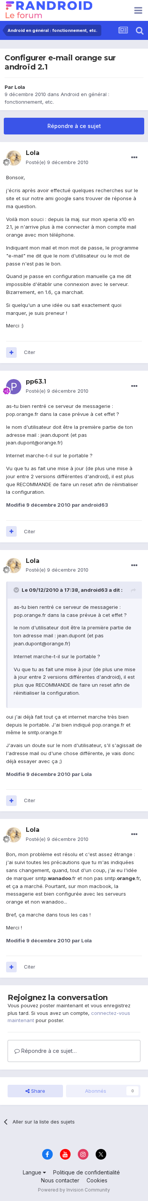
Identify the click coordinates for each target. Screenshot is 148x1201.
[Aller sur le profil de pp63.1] (13, 386)
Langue (33, 1172)
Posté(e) (57, 162)
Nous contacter (60, 1180)
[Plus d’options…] (134, 157)
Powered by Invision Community (74, 1190)
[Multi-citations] (11, 352)
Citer (29, 352)
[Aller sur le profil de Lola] (13, 158)
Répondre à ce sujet (74, 126)
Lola (19, 87)
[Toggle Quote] (17, 590)
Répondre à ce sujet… (48, 1051)
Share (37, 1091)
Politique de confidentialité (86, 1172)
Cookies (97, 1180)
